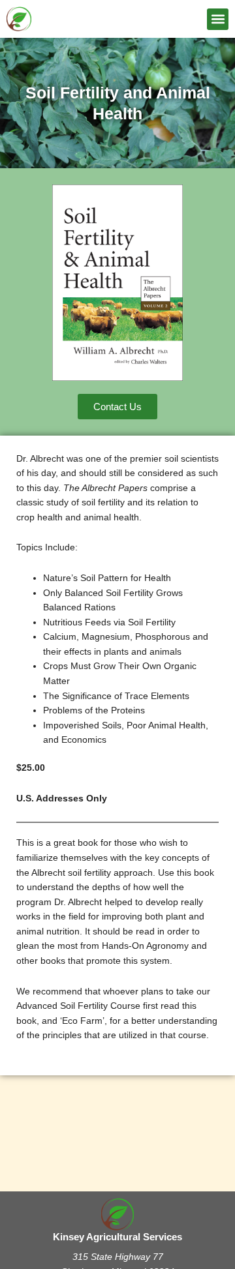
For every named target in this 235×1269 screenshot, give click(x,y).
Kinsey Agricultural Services (117, 1237)
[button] (217, 19)
